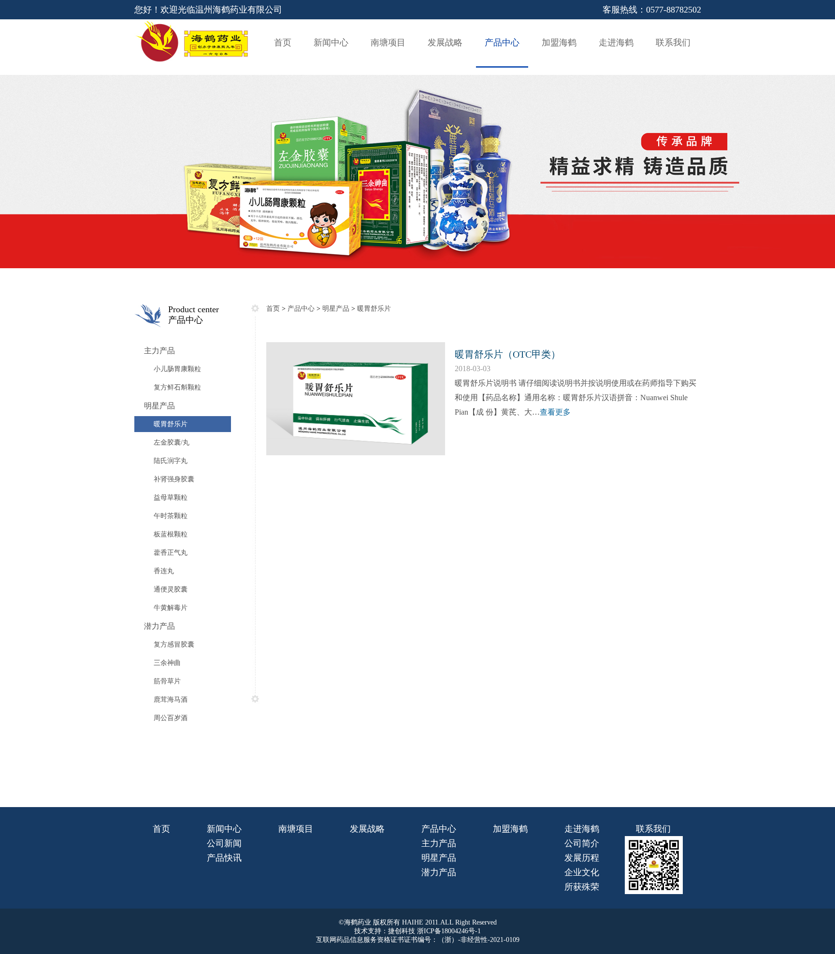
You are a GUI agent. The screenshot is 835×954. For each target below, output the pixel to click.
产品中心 (301, 308)
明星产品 (335, 308)
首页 (273, 308)
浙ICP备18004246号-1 (448, 931)
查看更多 (555, 412)
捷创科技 (401, 931)
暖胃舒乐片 (374, 308)
